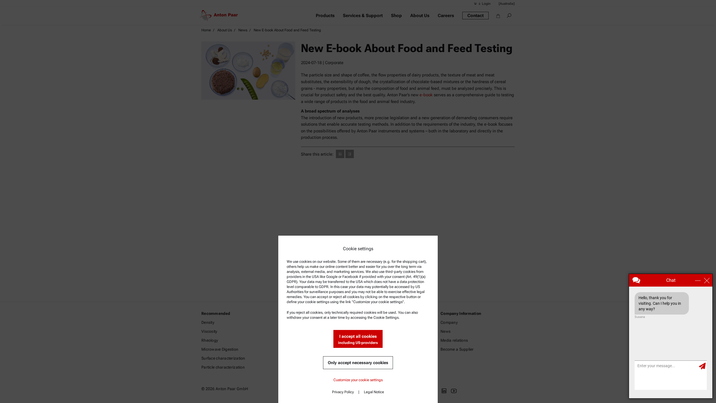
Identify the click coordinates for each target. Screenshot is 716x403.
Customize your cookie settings (358, 380)
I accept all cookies (358, 339)
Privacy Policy (343, 392)
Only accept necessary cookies (358, 362)
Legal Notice (374, 392)
